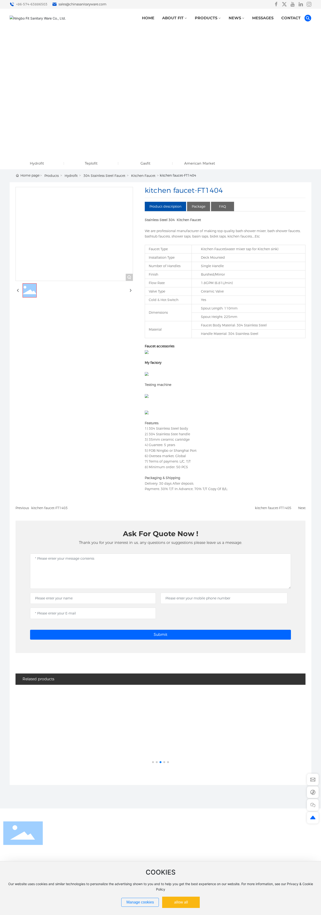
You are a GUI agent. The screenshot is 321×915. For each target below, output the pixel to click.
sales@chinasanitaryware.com (82, 4)
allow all (181, 902)
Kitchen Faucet (143, 176)
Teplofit (91, 163)
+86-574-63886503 (31, 4)
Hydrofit (37, 163)
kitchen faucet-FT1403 (49, 508)
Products (51, 176)
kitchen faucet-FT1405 (273, 508)
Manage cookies (140, 902)
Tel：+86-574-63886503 (271, 857)
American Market (199, 163)
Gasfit (145, 163)
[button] (153, 762)
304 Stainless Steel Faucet (104, 176)
